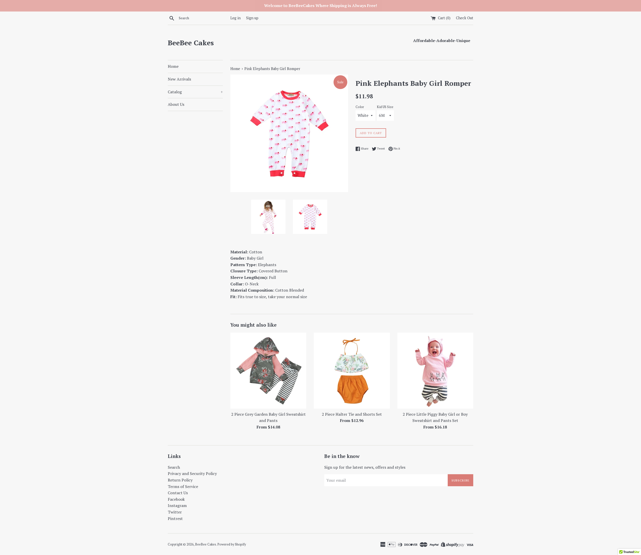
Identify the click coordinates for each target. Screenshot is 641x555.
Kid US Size (385, 107)
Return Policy (180, 480)
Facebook (176, 499)
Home (173, 66)
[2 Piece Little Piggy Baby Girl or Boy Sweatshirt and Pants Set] (435, 370)
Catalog (195, 92)
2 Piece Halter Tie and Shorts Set (352, 414)
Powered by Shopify (231, 544)
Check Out (464, 18)
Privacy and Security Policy (192, 473)
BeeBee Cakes (191, 42)
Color (360, 107)
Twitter (175, 512)
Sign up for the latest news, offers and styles (364, 467)
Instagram (177, 505)
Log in (235, 18)
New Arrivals (179, 79)
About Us (176, 104)
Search (174, 467)
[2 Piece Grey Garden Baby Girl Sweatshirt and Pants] (268, 370)
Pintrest (175, 518)
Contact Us (178, 492)
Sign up (252, 18)
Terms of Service (183, 486)
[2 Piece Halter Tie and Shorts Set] (352, 370)
